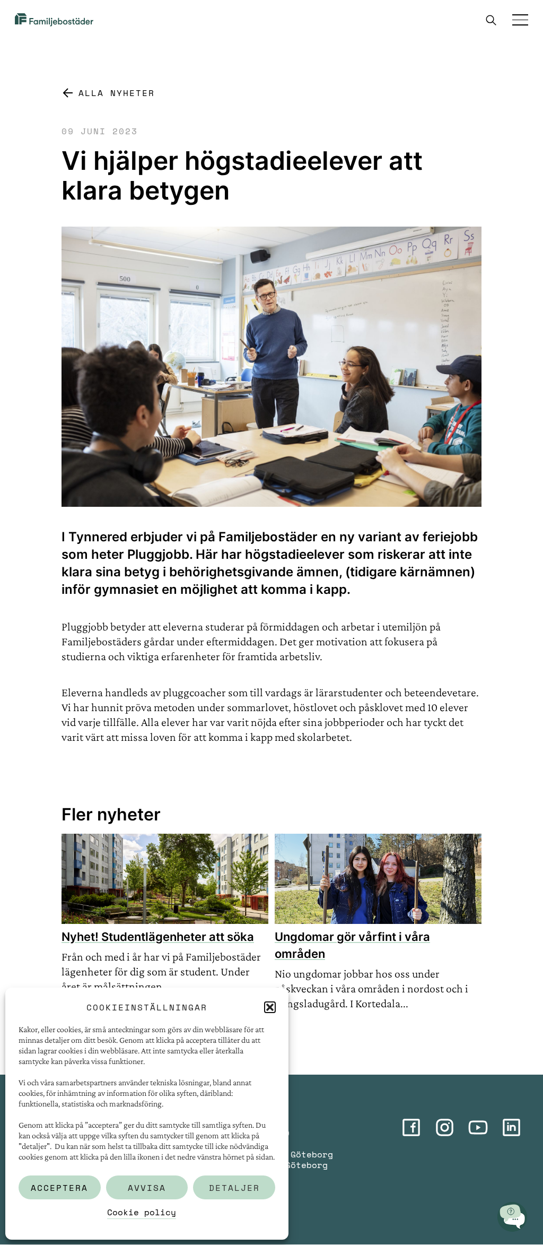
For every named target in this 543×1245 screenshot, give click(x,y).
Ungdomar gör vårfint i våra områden (352, 945)
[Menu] (520, 19)
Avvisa (147, 1187)
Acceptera (59, 1187)
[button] (270, 1007)
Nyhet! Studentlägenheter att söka (158, 937)
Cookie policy (141, 1212)
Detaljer (234, 1187)
